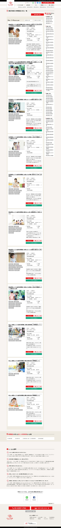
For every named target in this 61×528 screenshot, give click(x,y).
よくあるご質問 (40, 517)
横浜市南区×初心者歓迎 (49, 70)
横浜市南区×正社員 (49, 19)
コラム (45, 517)
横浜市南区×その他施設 (49, 155)
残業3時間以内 (12, 40)
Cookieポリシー (52, 518)
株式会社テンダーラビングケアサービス (23, 476)
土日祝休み (16, 76)
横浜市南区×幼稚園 (49, 127)
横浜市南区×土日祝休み (49, 29)
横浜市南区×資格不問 (49, 68)
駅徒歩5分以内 (18, 40)
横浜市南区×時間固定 (49, 27)
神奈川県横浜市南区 (30, 31)
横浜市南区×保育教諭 (49, 96)
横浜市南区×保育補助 (49, 98)
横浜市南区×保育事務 (49, 113)
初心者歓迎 (11, 43)
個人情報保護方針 (52, 517)
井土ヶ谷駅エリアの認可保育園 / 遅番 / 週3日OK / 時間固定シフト (24, 395)
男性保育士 (17, 43)
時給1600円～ (12, 42)
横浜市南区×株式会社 (49, 87)
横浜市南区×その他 (49, 115)
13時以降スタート (19, 115)
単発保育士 (31, 454)
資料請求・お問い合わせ (33, 517)
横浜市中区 (18, 438)
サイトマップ (46, 518)
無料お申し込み (32, 518)
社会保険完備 (18, 42)
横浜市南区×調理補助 (49, 110)
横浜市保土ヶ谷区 (26, 438)
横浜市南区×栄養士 (49, 107)
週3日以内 (17, 117)
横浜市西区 (10, 438)
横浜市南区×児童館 (49, 142)
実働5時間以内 (12, 117)
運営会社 (39, 518)
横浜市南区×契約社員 (49, 21)
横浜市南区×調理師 (49, 108)
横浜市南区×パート (49, 23)
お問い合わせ (42, 468)
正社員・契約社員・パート (19, 454)
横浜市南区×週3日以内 (49, 50)
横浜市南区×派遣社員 (49, 18)
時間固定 (11, 76)
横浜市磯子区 (34, 438)
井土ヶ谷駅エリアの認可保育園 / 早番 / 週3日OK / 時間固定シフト (24, 360)
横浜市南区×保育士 (49, 95)
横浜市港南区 (41, 438)
